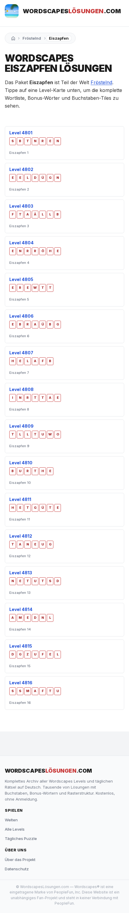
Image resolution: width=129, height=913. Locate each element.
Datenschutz (17, 868)
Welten (11, 819)
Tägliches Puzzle (21, 838)
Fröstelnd (31, 38)
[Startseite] (13, 38)
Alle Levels (15, 829)
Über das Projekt (20, 859)
